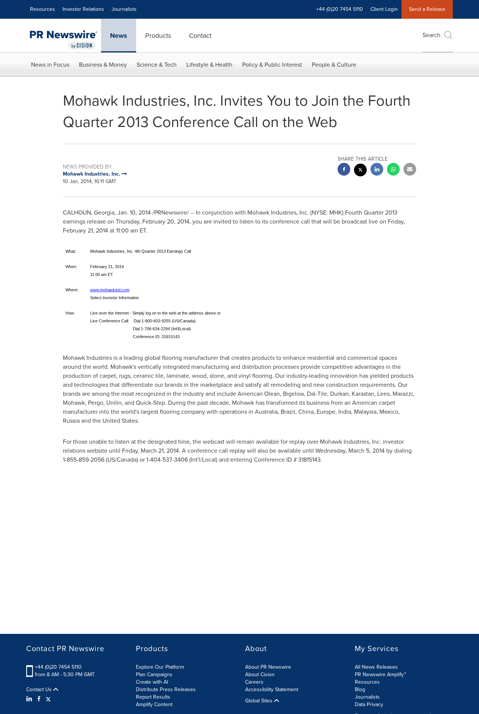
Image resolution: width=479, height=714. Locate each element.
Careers (254, 682)
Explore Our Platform (160, 667)
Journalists (124, 9)
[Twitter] (48, 699)
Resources (42, 9)
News (118, 35)
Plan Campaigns (154, 674)
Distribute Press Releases (166, 689)
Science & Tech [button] (157, 64)
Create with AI (152, 682)
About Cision (260, 674)
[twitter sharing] (360, 171)
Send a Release (427, 9)
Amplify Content (154, 704)
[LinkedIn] (30, 699)
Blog (360, 689)
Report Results (153, 697)
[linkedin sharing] (376, 170)
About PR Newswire (268, 667)
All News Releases (376, 667)
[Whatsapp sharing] (393, 170)
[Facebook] (39, 699)
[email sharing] (409, 170)
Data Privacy (369, 704)
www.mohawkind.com (109, 290)
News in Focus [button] (50, 64)
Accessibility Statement (271, 689)
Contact (200, 35)
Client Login (384, 9)
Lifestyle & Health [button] (209, 64)
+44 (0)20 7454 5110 (58, 667)
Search (431, 35)
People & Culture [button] (334, 64)
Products (158, 35)
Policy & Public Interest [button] (272, 64)
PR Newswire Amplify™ (380, 674)
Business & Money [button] (103, 64)
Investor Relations (83, 9)
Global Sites (259, 701)
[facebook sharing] (344, 170)
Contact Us (39, 689)
